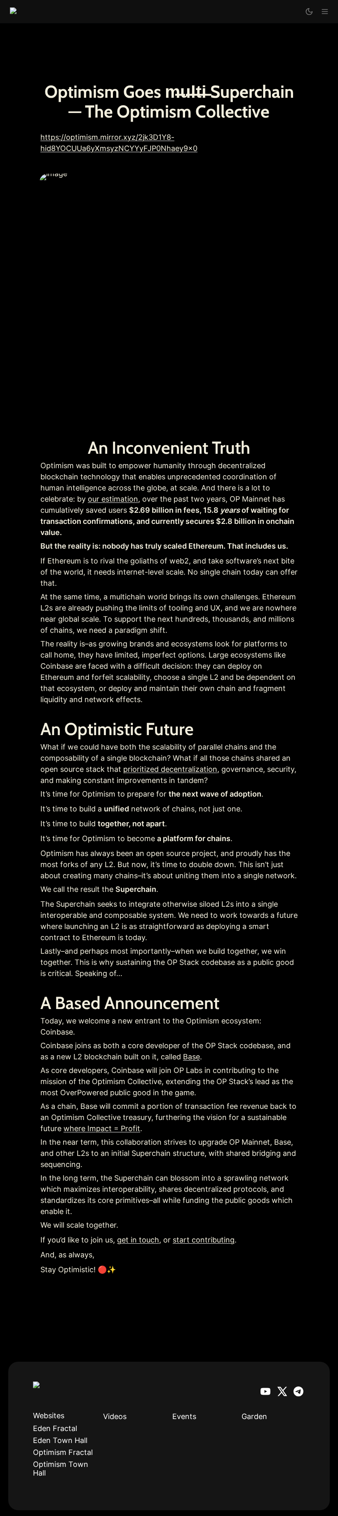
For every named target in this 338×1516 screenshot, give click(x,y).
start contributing (204, 1239)
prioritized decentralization (170, 769)
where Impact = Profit (101, 1128)
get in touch (138, 1239)
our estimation (113, 499)
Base (191, 1056)
